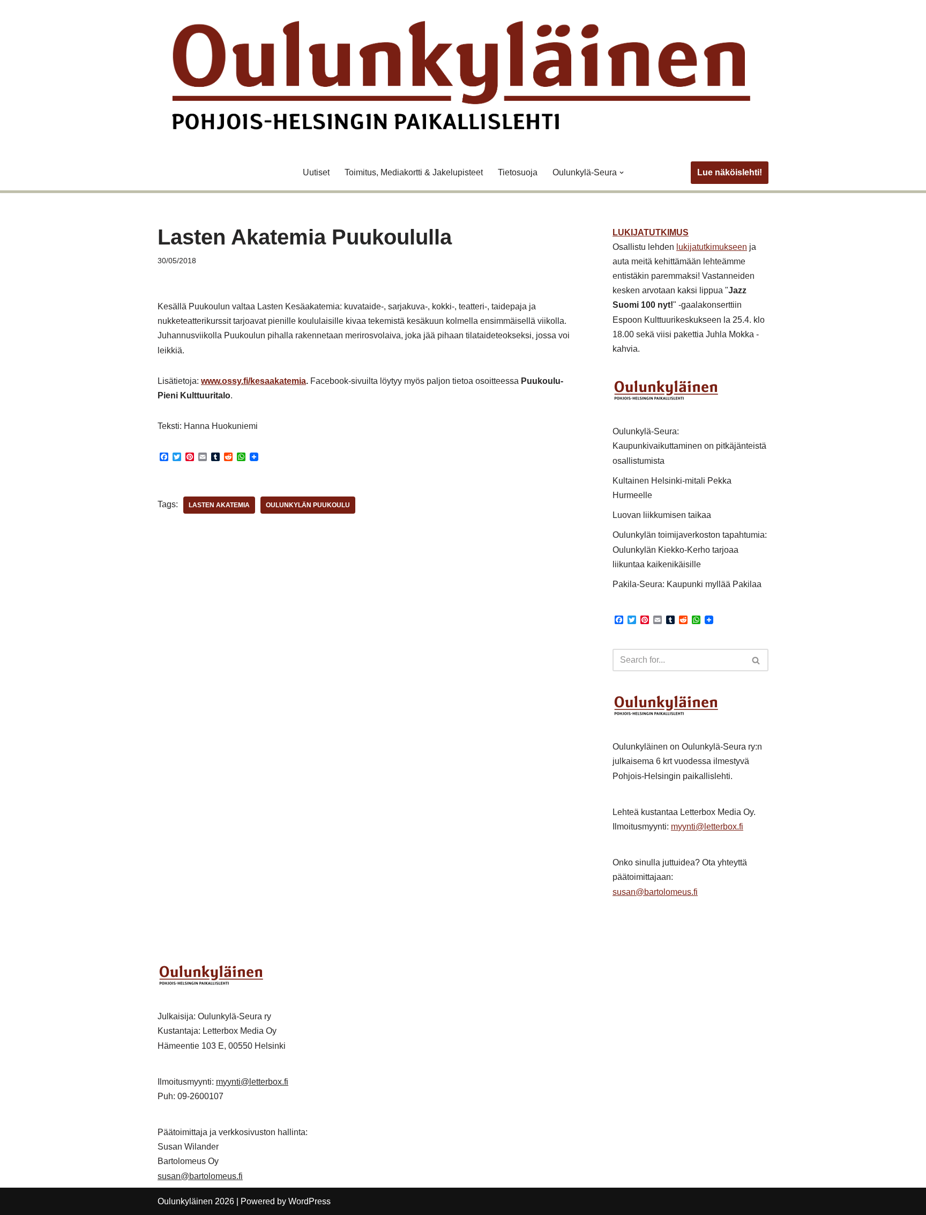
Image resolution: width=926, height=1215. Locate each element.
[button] (621, 173)
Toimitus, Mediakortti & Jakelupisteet (414, 172)
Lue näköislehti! (729, 172)
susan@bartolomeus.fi (655, 892)
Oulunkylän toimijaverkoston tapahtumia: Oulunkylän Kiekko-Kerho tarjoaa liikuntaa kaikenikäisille (690, 549)
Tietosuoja (517, 172)
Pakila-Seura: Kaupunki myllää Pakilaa (687, 584)
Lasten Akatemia (219, 505)
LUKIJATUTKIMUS (651, 232)
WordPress (309, 1201)
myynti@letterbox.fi (707, 826)
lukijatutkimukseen (711, 246)
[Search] (756, 660)
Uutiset (316, 172)
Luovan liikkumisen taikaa (662, 515)
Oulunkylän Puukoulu (308, 505)
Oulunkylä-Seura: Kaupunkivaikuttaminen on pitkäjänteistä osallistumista (689, 446)
